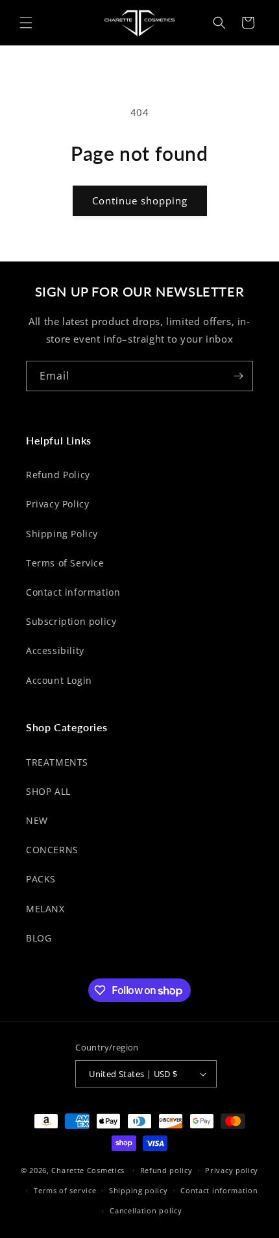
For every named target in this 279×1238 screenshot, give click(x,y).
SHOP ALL (48, 791)
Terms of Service (65, 563)
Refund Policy (58, 474)
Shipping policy (138, 1190)
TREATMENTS (57, 762)
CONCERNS (52, 850)
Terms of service (65, 1190)
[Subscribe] (238, 376)
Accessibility (55, 650)
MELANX (45, 909)
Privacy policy (231, 1170)
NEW (37, 820)
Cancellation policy (146, 1210)
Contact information (73, 592)
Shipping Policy (62, 534)
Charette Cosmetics (88, 1170)
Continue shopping (140, 200)
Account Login (59, 680)
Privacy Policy (57, 504)
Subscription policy (71, 621)
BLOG (38, 938)
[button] (26, 22)
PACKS (41, 879)
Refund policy (166, 1170)
